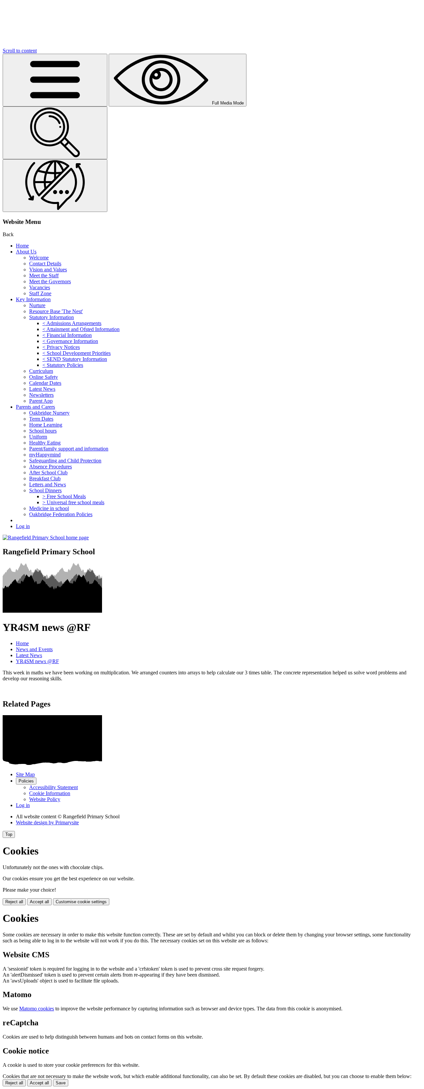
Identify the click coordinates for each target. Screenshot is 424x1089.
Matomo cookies (36, 1008)
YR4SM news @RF (37, 661)
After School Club (48, 472)
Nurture (37, 305)
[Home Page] (46, 537)
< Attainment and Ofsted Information (81, 329)
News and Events (34, 649)
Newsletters (41, 395)
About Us (26, 251)
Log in (23, 526)
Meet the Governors (50, 281)
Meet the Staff (44, 275)
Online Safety (43, 377)
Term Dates (41, 419)
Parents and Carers (35, 407)
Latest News (42, 389)
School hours (43, 431)
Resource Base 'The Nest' (56, 311)
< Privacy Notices (61, 347)
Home (22, 245)
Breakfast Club (45, 478)
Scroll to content (20, 50)
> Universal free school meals (73, 502)
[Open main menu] (55, 80)
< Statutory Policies (62, 365)
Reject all (14, 901)
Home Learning (45, 425)
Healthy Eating (45, 442)
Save (61, 1082)
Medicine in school (49, 508)
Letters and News (47, 484)
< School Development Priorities (76, 353)
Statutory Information (51, 317)
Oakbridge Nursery (49, 413)
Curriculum (41, 371)
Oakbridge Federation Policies (60, 514)
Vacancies (39, 287)
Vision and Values (48, 269)
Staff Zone (40, 293)
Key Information (33, 299)
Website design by (47, 822)
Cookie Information (49, 793)
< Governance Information (70, 341)
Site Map (25, 774)
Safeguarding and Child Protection (65, 460)
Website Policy (44, 799)
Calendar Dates (45, 383)
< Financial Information (67, 335)
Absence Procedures (50, 466)
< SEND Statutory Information (74, 359)
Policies (26, 781)
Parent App (41, 401)
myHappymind (45, 454)
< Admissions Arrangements (71, 323)
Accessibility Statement (53, 787)
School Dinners (45, 490)
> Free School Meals (64, 496)
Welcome (39, 257)
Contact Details (45, 263)
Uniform (38, 437)
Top (8, 834)
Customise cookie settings (81, 901)
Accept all (39, 901)
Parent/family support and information (68, 448)
